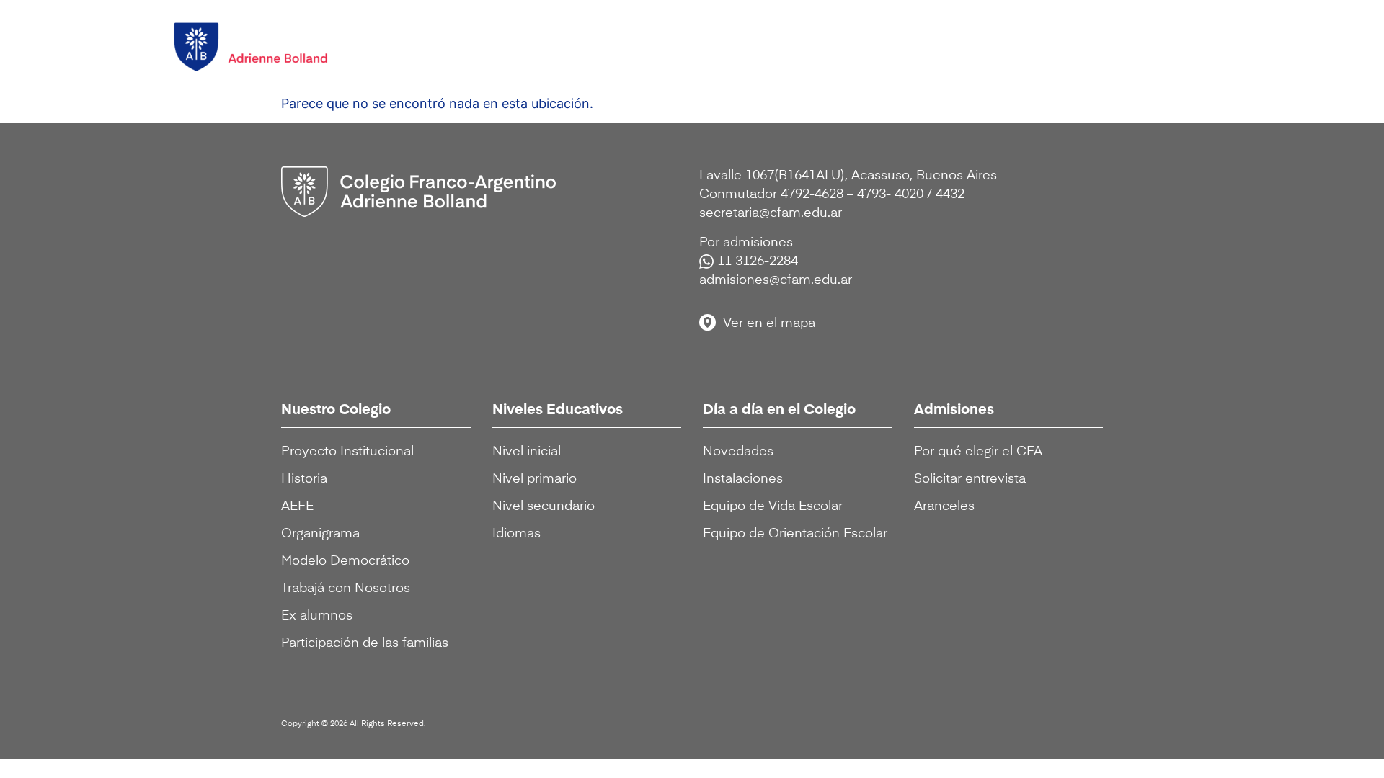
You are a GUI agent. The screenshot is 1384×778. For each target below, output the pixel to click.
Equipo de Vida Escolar (773, 506)
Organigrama (320, 533)
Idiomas (516, 533)
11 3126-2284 (757, 261)
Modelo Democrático (345, 561)
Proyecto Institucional (347, 451)
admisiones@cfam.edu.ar (775, 280)
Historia (304, 479)
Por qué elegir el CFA (978, 451)
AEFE (297, 506)
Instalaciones (743, 479)
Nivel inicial (526, 451)
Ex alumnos (316, 615)
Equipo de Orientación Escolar (795, 533)
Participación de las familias (364, 643)
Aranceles (944, 506)
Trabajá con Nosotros (345, 588)
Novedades (738, 451)
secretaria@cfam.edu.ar (770, 213)
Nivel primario (534, 479)
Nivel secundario (543, 506)
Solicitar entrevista (970, 479)
